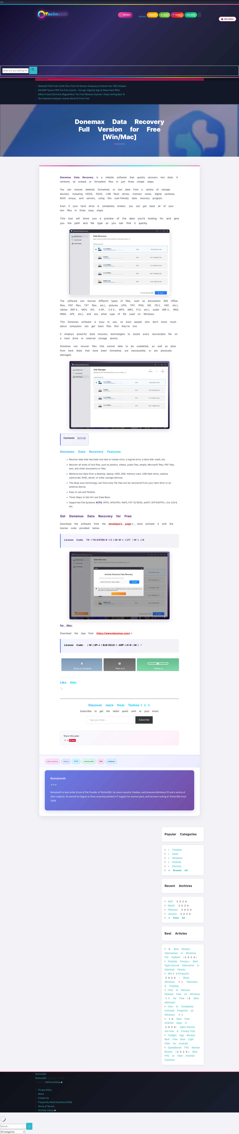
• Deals (173, 854)
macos (66, 761)
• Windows (175, 858)
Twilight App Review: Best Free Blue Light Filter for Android (180, 1039)
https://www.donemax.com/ (113, 633)
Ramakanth (58, 778)
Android (152, 15)
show (82, 438)
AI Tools (164, 15)
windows (111, 761)
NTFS (76, 761)
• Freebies (175, 849)
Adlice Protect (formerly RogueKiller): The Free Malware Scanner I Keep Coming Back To (81, 94)
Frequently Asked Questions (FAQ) (55, 1102)
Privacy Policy (45, 1090)
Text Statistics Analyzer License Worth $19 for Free (63, 98)
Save (73, 740)
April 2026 (177, 901)
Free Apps (190, 15)
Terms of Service (46, 1106)
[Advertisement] (119, 45)
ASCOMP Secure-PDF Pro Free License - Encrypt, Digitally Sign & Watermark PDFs (79, 90)
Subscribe (144, 719)
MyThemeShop (53, 1082)
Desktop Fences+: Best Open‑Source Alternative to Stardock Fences (182, 965)
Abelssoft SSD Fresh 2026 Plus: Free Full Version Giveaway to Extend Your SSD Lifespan (82, 86)
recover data (89, 761)
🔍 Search (177, 15)
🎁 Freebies (125, 15)
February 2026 (180, 909)
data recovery (52, 761)
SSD (100, 761)
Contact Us (43, 1098)
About (41, 1094)
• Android (174, 862)
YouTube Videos (46, 1110)
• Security (174, 866)
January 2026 (179, 913)
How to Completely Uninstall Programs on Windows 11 (179, 1010)
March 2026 (178, 905)
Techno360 (40, 1074)
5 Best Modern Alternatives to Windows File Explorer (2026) (181, 953)
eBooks (142, 16)
